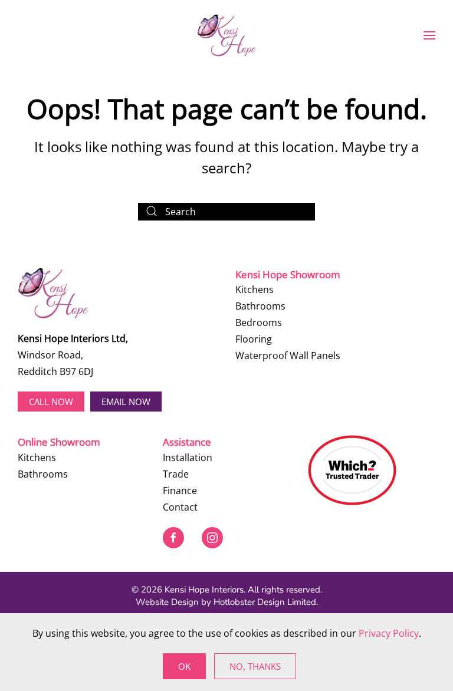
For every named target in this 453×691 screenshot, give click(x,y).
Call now (51, 401)
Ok (184, 666)
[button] (429, 35)
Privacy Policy (389, 633)
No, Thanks (255, 666)
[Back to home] (226, 35)
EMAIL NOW (125, 401)
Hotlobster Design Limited (265, 602)
